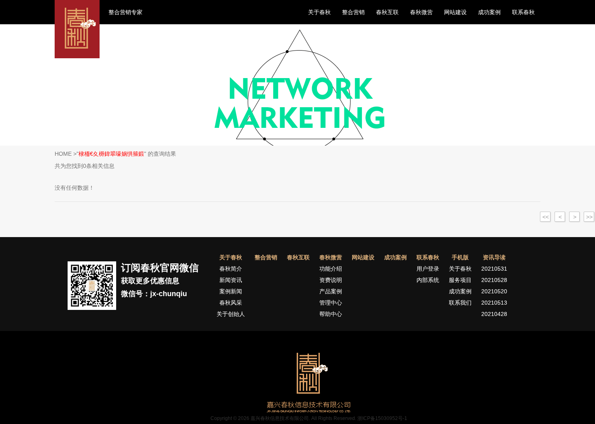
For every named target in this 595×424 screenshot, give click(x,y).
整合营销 (353, 12)
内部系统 (427, 280)
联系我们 (460, 302)
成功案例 (489, 12)
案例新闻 (230, 291)
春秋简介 (230, 268)
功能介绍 (330, 268)
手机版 (460, 257)
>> (589, 217)
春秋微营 (421, 12)
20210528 (494, 280)
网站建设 (455, 12)
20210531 (494, 268)
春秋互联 (387, 12)
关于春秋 (319, 12)
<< (545, 217)
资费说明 (330, 280)
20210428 (494, 314)
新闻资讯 (230, 280)
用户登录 (427, 268)
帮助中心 (330, 314)
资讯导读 (494, 257)
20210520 (494, 291)
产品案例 (330, 291)
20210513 (494, 302)
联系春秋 (523, 12)
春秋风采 (230, 302)
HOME (63, 154)
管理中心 (330, 302)
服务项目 (460, 280)
